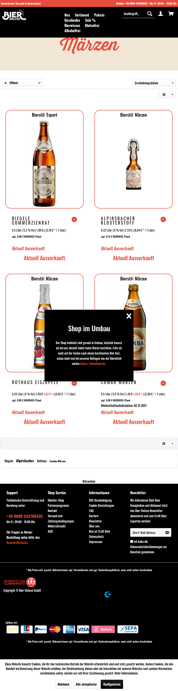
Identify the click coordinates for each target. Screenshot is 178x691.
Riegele (9, 461)
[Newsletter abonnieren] (167, 532)
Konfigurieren (111, 684)
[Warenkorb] (171, 13)
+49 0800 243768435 (136, 3)
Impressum (95, 541)
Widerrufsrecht (57, 526)
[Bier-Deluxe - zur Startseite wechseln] (14, 14)
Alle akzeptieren (86, 684)
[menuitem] (67, 15)
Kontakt (52, 510)
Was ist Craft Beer (99, 531)
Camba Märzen (119, 382)
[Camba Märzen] (133, 327)
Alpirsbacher (25, 460)
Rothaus (42, 461)
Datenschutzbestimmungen (146, 546)
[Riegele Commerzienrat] (44, 163)
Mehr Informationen (126, 673)
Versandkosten (81, 570)
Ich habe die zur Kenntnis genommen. (148, 546)
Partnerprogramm (58, 505)
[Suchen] (149, 13)
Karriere (93, 516)
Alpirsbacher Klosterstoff (118, 220)
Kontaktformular (17, 542)
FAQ (91, 510)
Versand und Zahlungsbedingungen (61, 518)
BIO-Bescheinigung (100, 500)
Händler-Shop (56, 500)
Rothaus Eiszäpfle (35, 382)
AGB (50, 531)
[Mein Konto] (160, 13)
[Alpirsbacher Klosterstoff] (133, 163)
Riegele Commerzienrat (31, 220)
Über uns (94, 526)
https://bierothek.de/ (93, 363)
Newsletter (95, 521)
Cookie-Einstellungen (101, 505)
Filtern (13, 82)
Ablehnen (63, 684)
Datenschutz (96, 536)
